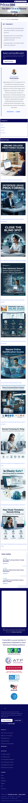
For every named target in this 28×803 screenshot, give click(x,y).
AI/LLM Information (14, 798)
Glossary (3, 783)
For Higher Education (5, 754)
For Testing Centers (5, 756)
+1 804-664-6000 (11, 723)
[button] (26, 4)
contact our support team (17, 631)
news (2, 125)
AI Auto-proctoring (5, 741)
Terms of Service (11, 796)
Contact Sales (18, 720)
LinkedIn (18, 111)
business (3, 132)
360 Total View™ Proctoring (7, 733)
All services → (4, 746)
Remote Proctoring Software (7, 743)
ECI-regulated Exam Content (7, 764)
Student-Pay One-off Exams (7, 767)
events (2, 130)
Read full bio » (10, 111)
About (2, 775)
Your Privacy (18, 796)
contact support (21, 794)
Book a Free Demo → (9, 61)
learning (3, 127)
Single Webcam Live (5, 738)
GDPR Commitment (5, 798)
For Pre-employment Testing (7, 762)
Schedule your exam (12, 794)
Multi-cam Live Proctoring (6, 735)
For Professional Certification (7, 759)
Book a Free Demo (6, 720)
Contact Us (3, 788)
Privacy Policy (4, 796)
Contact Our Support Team (21, 1)
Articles (2, 778)
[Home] (7, 5)
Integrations (3, 780)
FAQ (2, 786)
